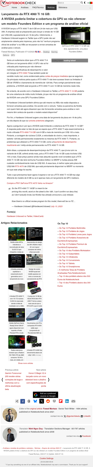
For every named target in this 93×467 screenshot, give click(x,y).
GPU (13, 55)
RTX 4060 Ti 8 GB (28, 132)
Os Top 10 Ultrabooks (68, 256)
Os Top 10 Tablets (67, 263)
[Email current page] (73, 401)
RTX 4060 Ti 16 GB (68, 91)
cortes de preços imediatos (56, 76)
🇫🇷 (39, 51)
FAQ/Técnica (38, 7)
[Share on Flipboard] (60, 401)
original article (36, 408)
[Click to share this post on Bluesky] (35, 401)
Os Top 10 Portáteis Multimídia (72, 228)
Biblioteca (63, 7)
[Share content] (17, 401)
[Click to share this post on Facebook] (22, 401)
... (90, 7)
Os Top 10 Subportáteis (69, 253)
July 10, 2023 (56, 206)
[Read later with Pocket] (54, 401)
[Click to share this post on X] (41, 401)
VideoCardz (38, 216)
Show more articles (25, 363)
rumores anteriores (36, 120)
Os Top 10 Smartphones (69, 266)
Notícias (51, 7)
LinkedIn (87, 416)
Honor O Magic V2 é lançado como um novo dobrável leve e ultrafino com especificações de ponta (35, 379)
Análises (24, 7)
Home (14, 7)
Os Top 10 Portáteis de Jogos (71, 231)
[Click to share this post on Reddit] (48, 401)
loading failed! (57, 60)
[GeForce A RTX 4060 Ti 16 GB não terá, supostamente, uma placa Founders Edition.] (75, 35)
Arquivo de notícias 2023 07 (51, 448)
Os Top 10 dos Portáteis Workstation (74, 250)
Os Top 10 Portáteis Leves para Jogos (75, 234)
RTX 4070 (19, 166)
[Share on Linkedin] (67, 401)
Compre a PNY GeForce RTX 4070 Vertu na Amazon (30, 183)
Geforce (6, 55)
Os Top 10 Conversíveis (69, 260)
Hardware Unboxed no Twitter (19, 216)
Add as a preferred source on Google (48, 394)
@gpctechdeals (73, 416)
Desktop (46, 51)
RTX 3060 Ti (24, 73)
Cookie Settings (46, 458)
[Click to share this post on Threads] (29, 401)
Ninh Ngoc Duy (36, 428)
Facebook (86, 436)
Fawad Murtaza (50, 408)
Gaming (54, 51)
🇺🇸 (36, 51)
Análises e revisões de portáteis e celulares (18, 448)
